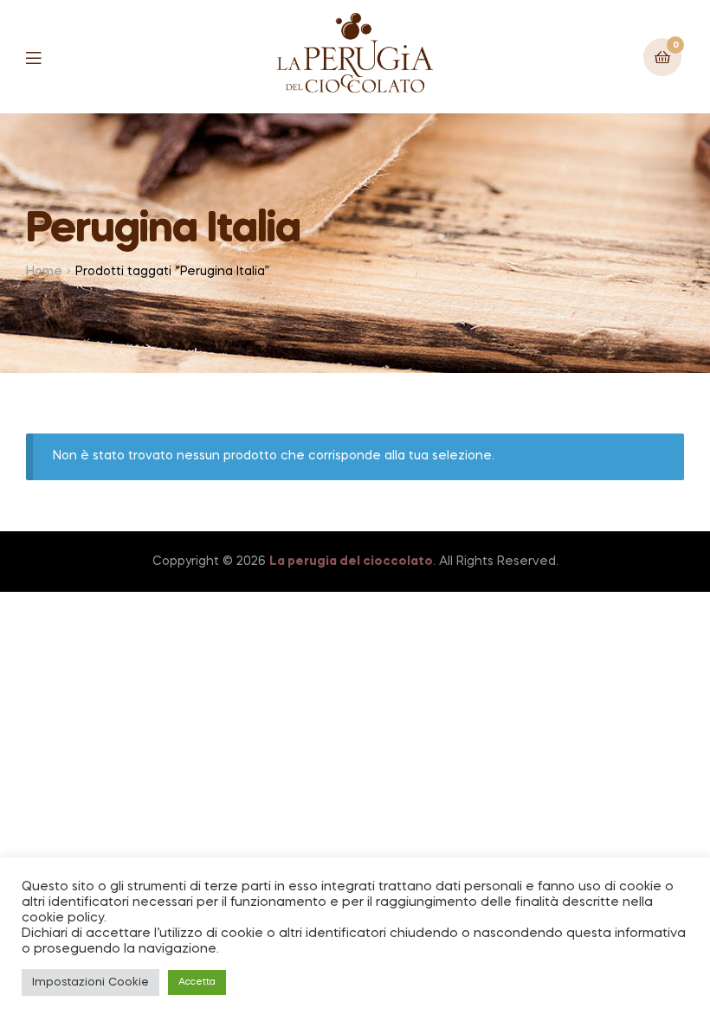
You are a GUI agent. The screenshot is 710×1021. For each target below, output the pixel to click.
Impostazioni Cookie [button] (90, 982)
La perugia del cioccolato (351, 561)
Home (44, 272)
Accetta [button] (197, 982)
